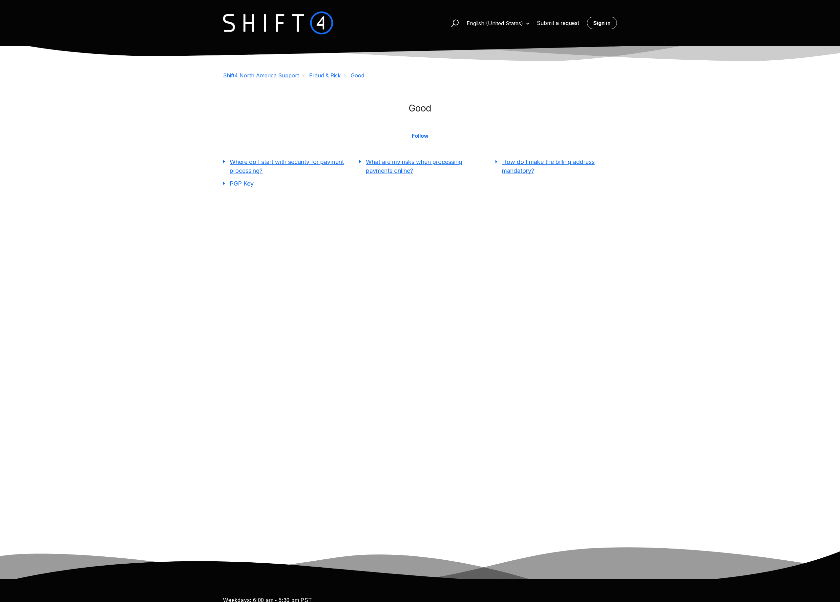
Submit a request (558, 23)
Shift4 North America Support (261, 75)
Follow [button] (420, 135)
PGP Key (242, 183)
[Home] (278, 22)
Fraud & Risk (325, 75)
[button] (452, 23)
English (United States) (496, 23)
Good (357, 75)
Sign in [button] (602, 23)
